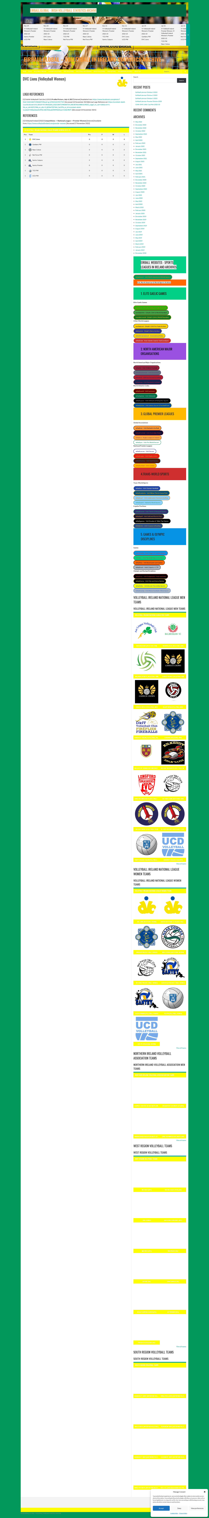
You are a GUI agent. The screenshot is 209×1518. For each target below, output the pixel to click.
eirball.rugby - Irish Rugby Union (146, 456)
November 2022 (140, 128)
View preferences (197, 1508)
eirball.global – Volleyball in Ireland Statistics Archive (92, 59)
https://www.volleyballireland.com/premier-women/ (46, 123)
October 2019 (140, 222)
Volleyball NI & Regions (83, 71)
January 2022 (139, 146)
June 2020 (138, 198)
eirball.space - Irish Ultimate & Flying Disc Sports (152, 401)
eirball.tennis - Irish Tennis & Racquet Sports (151, 511)
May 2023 (138, 122)
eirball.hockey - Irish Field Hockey (147, 461)
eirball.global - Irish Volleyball (145, 396)
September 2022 (141, 134)
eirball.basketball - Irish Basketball (147, 373)
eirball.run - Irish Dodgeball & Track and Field (151, 576)
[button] (205, 1492)
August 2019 (139, 229)
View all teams (181, 864)
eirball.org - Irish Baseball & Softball (148, 382)
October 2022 (140, 131)
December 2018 (140, 253)
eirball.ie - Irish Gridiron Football (146, 368)
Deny (179, 1508)
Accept (161, 1508)
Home (24, 71)
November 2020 (140, 183)
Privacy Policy (183, 1513)
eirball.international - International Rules (149, 336)
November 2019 (140, 219)
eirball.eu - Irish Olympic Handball (147, 488)
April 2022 (138, 140)
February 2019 (140, 247)
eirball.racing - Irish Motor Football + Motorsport (152, 591)
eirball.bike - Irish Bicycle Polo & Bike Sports (150, 586)
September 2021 (141, 158)
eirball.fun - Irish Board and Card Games (149, 563)
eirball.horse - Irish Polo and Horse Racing (150, 581)
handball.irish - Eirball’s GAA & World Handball (151, 313)
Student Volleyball (55, 71)
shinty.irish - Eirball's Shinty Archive (148, 331)
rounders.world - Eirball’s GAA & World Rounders (152, 317)
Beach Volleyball (99, 71)
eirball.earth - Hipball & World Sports (148, 502)
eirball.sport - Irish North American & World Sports (153, 277)
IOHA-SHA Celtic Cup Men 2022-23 (147, 104)
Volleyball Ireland (40, 71)
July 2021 (138, 164)
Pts (89, 134)
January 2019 (139, 250)
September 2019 (141, 226)
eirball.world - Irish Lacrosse (145, 391)
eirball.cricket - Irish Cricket (145, 466)
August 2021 (139, 161)
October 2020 (140, 186)
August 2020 (139, 192)
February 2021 (140, 177)
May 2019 (138, 238)
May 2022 (138, 137)
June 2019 (138, 235)
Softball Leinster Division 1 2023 (146, 98)
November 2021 (140, 152)
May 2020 (138, 201)
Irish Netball (111, 71)
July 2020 (138, 195)
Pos (25, 134)
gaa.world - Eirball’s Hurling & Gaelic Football (151, 308)
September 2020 (141, 189)
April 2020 (138, 204)
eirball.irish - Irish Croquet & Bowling (148, 526)
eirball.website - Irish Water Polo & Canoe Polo (151, 493)
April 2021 (138, 174)
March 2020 (139, 207)
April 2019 (138, 241)
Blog (30, 71)
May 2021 (138, 171)
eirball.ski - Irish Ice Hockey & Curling (148, 377)
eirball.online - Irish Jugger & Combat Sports (151, 553)
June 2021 (138, 167)
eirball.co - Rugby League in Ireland (147, 437)
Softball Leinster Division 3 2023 (146, 92)
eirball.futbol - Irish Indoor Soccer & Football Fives (152, 405)
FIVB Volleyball (69, 71)
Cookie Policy (174, 1513)
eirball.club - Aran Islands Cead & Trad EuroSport (152, 341)
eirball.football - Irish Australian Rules (148, 433)
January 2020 (139, 213)
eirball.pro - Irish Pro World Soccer (147, 442)
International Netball (125, 71)
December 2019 (140, 216)
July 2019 (138, 232)
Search (135, 77)
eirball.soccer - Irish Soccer (145, 451)
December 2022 (140, 125)
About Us (138, 71)
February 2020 (140, 210)
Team (31, 134)
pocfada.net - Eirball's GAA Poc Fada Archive (151, 326)
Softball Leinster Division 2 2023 (146, 95)
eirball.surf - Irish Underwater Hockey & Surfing (152, 498)
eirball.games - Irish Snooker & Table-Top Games (152, 521)
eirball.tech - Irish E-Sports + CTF (147, 567)
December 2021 (140, 149)
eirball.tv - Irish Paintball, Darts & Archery (150, 558)
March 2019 (139, 244)
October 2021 (140, 155)
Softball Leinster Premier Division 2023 (148, 101)
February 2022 (140, 143)
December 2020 (140, 180)
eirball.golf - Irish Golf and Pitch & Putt (149, 516)
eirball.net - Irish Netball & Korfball (147, 428)
